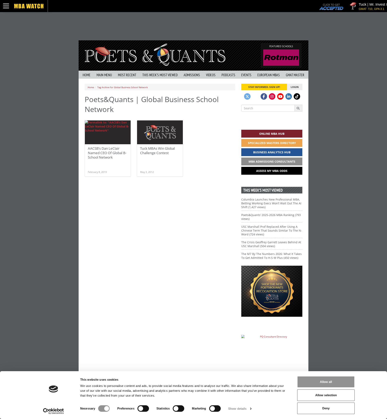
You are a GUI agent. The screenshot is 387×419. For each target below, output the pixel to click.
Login (295, 87)
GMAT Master (295, 75)
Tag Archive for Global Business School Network (122, 87)
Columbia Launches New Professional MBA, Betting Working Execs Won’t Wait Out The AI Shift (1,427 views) (271, 203)
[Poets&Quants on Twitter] (247, 96)
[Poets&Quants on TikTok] (297, 96)
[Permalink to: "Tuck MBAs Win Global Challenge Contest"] (160, 132)
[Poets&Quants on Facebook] (264, 96)
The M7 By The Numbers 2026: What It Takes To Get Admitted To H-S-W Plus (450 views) (271, 256)
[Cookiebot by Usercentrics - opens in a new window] (53, 411)
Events (246, 75)
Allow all (326, 381)
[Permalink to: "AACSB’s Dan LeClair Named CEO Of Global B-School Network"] (108, 132)
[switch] (143, 408)
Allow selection (326, 395)
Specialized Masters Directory (272, 143)
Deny (326, 408)
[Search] (298, 108)
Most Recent (127, 75)
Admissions (192, 75)
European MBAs (268, 75)
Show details (237, 408)
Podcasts (228, 75)
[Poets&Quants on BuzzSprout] (255, 96)
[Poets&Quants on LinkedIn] (288, 96)
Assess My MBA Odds (271, 171)
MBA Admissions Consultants (272, 161)
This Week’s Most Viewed (160, 75)
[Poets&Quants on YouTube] (280, 96)
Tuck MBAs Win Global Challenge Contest (157, 150)
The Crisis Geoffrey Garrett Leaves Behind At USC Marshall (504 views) (271, 244)
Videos (210, 75)
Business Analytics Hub (271, 152)
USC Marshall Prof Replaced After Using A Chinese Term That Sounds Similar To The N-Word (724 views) (271, 230)
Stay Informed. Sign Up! (264, 87)
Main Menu (104, 75)
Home (87, 75)
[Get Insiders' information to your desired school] (271, 291)
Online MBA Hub (271, 134)
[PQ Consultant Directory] (271, 344)
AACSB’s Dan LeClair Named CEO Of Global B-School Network (107, 153)
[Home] (155, 54)
